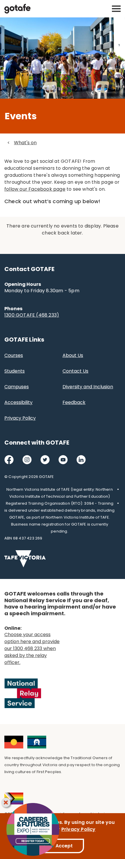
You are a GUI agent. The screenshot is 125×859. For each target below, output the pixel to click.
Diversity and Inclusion (88, 386)
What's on (25, 142)
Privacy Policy (20, 418)
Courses (13, 355)
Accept (64, 845)
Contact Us (75, 371)
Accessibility (18, 402)
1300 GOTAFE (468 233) (31, 315)
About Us (73, 355)
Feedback (74, 402)
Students (14, 371)
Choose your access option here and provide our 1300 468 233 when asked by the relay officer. (32, 648)
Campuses (16, 386)
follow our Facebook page (34, 189)
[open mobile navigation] (116, 9)
